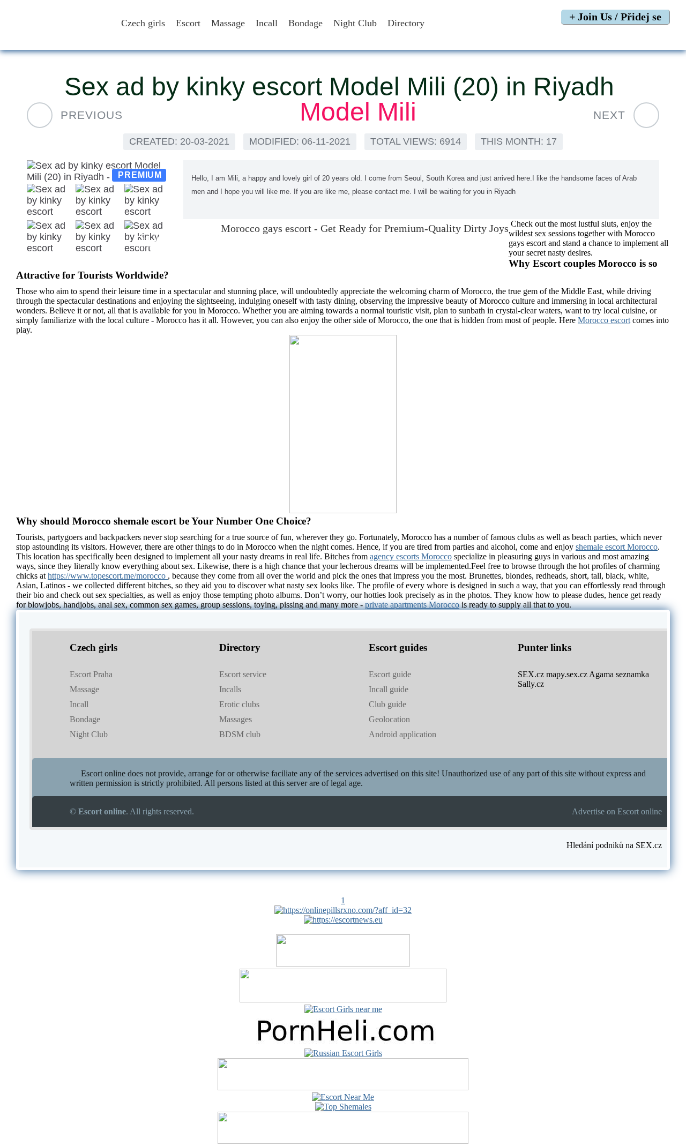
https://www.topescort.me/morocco (108, 575)
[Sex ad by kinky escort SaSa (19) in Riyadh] (646, 115)
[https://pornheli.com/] (343, 999)
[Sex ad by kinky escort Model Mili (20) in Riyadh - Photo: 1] (100, 171)
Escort (188, 23)
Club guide (387, 704)
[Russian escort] (343, 1053)
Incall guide (388, 689)
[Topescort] (343, 1087)
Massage (228, 23)
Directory (407, 23)
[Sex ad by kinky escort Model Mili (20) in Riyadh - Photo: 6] (99, 238)
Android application (402, 734)
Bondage (305, 23)
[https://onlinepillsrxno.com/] (343, 910)
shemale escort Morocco (617, 546)
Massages (235, 719)
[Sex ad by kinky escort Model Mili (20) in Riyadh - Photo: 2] (50, 201)
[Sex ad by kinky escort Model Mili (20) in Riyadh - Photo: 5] (50, 238)
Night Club (355, 23)
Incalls (230, 689)
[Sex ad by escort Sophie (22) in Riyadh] (40, 115)
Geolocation (389, 719)
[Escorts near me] (343, 1009)
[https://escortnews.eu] (343, 919)
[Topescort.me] (343, 510)
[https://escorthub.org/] (343, 963)
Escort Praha (91, 674)
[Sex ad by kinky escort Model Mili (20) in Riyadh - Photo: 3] (99, 201)
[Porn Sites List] (343, 1043)
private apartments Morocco (412, 604)
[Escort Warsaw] (343, 1140)
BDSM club (239, 734)
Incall (267, 23)
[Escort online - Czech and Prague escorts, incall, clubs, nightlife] (60, 38)
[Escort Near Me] (343, 1097)
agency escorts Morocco (411, 556)
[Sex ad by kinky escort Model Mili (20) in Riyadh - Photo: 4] (148, 201)
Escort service (242, 674)
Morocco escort (604, 320)
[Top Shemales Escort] (343, 1106)
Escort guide (390, 674)
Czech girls (143, 23)
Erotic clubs (239, 704)
